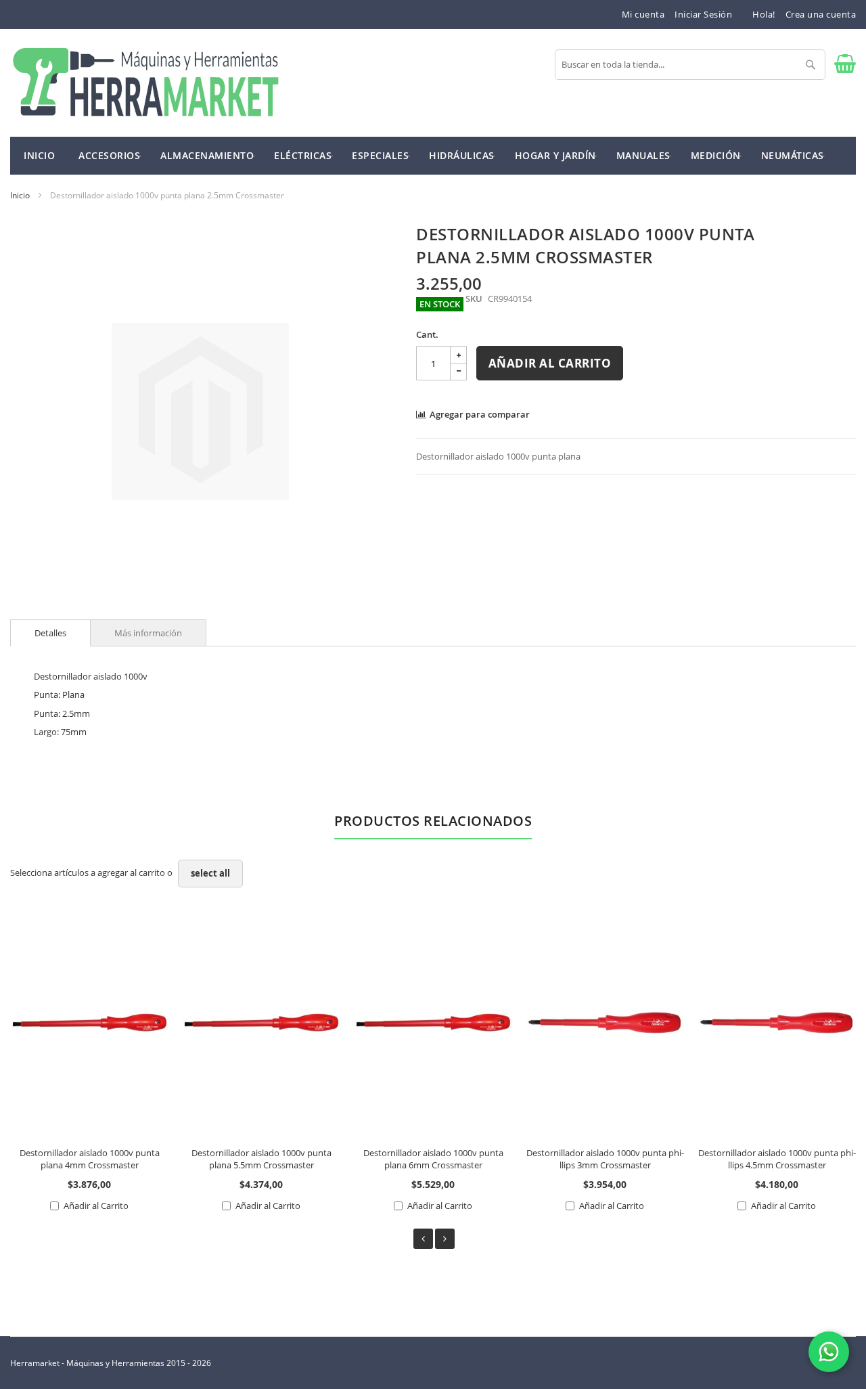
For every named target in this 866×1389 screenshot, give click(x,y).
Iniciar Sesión (703, 14)
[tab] (50, 632)
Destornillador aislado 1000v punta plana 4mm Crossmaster (90, 1159)
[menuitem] (109, 155)
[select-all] (210, 873)
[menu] (433, 156)
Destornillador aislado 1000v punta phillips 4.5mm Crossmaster (777, 1159)
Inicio (20, 195)
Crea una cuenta (821, 14)
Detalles (50, 633)
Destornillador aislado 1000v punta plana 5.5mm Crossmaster (261, 1159)
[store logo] (145, 83)
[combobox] (690, 64)
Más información (148, 633)
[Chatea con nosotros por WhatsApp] (828, 1351)
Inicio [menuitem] (39, 155)
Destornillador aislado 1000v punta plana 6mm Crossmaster (433, 1159)
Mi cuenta (643, 14)
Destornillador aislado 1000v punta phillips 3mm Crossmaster (605, 1159)
